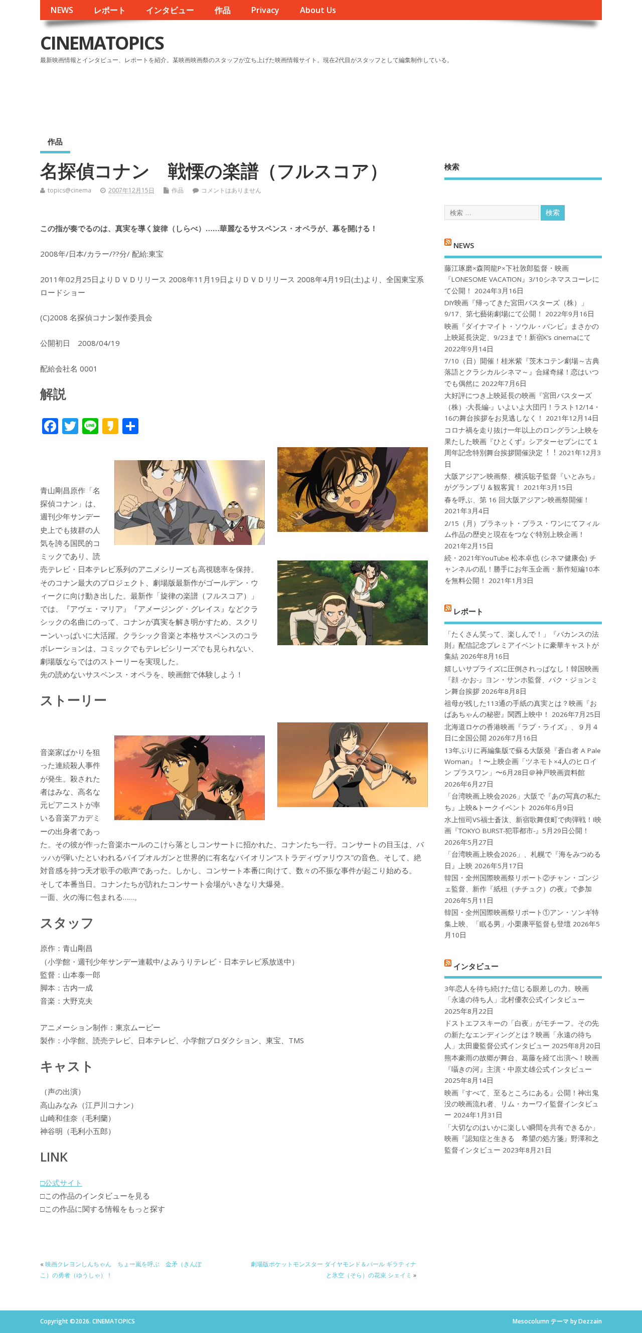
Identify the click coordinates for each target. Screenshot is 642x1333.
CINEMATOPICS (102, 43)
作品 (223, 10)
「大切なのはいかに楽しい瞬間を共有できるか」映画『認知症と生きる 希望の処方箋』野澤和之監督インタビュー (521, 1139)
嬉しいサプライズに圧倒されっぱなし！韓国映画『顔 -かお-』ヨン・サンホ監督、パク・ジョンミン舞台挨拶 (521, 680)
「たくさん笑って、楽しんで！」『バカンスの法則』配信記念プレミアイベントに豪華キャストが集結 (521, 645)
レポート (110, 10)
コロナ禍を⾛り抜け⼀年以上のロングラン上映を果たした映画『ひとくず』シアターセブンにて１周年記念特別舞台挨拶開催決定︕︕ (521, 441)
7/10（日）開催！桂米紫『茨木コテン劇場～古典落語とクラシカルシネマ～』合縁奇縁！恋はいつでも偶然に (521, 372)
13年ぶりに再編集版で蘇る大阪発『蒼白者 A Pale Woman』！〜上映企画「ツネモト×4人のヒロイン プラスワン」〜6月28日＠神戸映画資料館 (522, 762)
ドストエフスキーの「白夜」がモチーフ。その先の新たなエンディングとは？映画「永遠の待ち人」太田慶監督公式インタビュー (521, 1034)
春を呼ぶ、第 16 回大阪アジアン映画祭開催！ (517, 499)
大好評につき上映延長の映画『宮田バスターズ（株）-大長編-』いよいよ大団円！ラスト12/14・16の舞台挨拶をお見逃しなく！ (522, 407)
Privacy (265, 10)
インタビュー (170, 10)
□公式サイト (61, 1183)
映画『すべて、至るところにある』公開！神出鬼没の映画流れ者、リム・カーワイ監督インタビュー (521, 1104)
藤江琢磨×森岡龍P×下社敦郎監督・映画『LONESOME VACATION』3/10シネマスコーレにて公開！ (521, 279)
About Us (318, 10)
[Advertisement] (410, 94)
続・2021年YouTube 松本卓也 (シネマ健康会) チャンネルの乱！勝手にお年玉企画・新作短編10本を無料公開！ (522, 569)
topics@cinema (69, 190)
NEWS (61, 10)
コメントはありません (231, 190)
